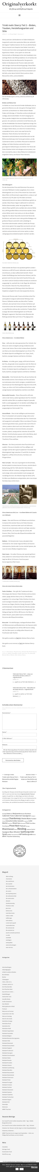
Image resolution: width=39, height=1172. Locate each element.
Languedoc (26, 821)
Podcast (23, 826)
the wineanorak (10, 928)
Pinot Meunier (5, 826)
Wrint (34, 834)
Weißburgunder (27, 834)
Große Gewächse (7, 1001)
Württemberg (16, 836)
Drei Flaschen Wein (7, 989)
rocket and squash (11, 923)
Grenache (9, 821)
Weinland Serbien (7, 1087)
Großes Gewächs (18, 821)
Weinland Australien (7, 1033)
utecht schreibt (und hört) (13, 933)
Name (4, 732)
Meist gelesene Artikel (8, 1006)
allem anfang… (10, 876)
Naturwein (23, 823)
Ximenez (24, 655)
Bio (11, 813)
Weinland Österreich (7, 1077)
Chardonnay (15, 818)
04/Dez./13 (15, 679)
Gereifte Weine (6, 999)
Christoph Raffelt (13, 34)
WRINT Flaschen (7, 836)
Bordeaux (28, 813)
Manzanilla (32, 653)
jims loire (8, 908)
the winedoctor (10, 930)
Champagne (5, 818)
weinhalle (8, 937)
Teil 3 (17, 638)
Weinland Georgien (7, 1053)
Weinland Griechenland (8, 1055)
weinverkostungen (11, 945)
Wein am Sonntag (7, 1016)
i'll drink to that (10, 906)
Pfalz (27, 823)
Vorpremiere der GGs (8, 1014)
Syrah (4, 834)
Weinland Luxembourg (8, 1067)
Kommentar (6, 713)
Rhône (16, 829)
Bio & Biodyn (5, 974)
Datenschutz (19, 1161)
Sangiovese (28, 829)
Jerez (29, 653)
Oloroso (8, 655)
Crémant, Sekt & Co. (7, 984)
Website (4, 745)
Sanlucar (20, 655)
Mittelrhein (10, 823)
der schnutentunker (11, 888)
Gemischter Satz (6, 996)
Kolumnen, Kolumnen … (8, 1130)
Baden (8, 813)
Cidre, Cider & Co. (7, 982)
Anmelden (5, 1147)
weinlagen (8, 940)
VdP (20, 834)
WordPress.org (6, 1154)
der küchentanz (10, 886)
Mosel (15, 823)
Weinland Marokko (7, 1070)
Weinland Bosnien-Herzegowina (10, 1038)
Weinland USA (6, 1102)
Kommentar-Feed (7, 1152)
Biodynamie (16, 814)
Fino (26, 653)
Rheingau (28, 826)
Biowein (23, 813)
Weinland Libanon (7, 1065)
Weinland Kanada (6, 1060)
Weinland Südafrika (7, 1094)
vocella (8, 935)
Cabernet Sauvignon (22, 816)
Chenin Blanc (26, 818)
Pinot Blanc (32, 823)
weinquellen (9, 942)
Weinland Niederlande (8, 1075)
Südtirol (9, 834)
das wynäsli (9, 884)
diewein (8, 901)
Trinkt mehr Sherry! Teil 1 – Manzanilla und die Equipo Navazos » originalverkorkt (24, 688)
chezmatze (9, 879)
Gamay (3, 821)
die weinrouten (10, 898)
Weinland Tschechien (8, 1097)
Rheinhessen (8, 829)
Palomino (12, 655)
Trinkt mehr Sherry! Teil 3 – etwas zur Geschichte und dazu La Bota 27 (28, 778)
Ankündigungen (6, 969)
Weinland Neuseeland (8, 1072)
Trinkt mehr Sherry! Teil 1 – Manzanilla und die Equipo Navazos (10, 778)
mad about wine (10, 913)
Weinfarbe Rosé (6, 1023)
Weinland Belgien (7, 1036)
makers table (9, 915)
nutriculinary (9, 920)
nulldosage (9, 918)
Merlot (4, 823)
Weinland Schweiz (7, 1085)
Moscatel (4, 655)
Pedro (16, 655)
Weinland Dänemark (7, 1043)
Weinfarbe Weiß (25, 651)
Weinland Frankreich (7, 1050)
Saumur (33, 829)
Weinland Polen (6, 1080)
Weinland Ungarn (6, 1099)
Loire (30, 821)
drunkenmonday (10, 903)
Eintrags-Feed (6, 1149)
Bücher (4, 977)
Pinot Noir (14, 825)
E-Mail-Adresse (7, 738)
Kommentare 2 (21, 34)
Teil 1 (21, 643)
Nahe (18, 823)
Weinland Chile (6, 1041)
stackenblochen (10, 925)
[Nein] (34, 1167)
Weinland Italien (6, 1058)
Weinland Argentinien (8, 1031)
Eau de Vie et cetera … (8, 992)
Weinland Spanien (33, 651)
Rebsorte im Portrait (7, 1011)
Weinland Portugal (7, 1082)
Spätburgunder (27, 831)
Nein (21, 1169)
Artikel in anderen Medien (9, 972)
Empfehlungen (6, 994)
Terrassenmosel (15, 834)
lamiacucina (9, 910)
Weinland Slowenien (7, 1090)
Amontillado (14, 653)
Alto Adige (4, 813)
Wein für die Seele (7, 1018)
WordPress (33, 1161)
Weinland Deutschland (8, 1045)
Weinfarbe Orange (18, 651)
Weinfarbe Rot (6, 1026)
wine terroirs (9, 947)
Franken (33, 818)
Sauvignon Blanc (7, 832)
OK (17, 1169)
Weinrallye (5, 1104)
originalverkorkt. (11, 1161)
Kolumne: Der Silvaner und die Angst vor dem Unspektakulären (19, 1128)
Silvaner (17, 832)
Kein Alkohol (5, 1004)
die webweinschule (11, 896)
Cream (23, 653)
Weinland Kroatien (7, 1063)
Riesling (21, 828)
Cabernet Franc (8, 816)
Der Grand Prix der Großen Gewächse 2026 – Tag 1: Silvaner (18, 1125)
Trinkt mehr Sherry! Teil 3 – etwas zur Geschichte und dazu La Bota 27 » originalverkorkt (23, 675)
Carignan (33, 816)
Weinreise (5, 1107)
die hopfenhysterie (11, 893)
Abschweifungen (10, 651)
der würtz (8, 891)
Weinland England (7, 1048)
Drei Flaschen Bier (7, 987)
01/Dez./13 (4, 34)
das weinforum (10, 881)
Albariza (10, 653)
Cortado (19, 653)
